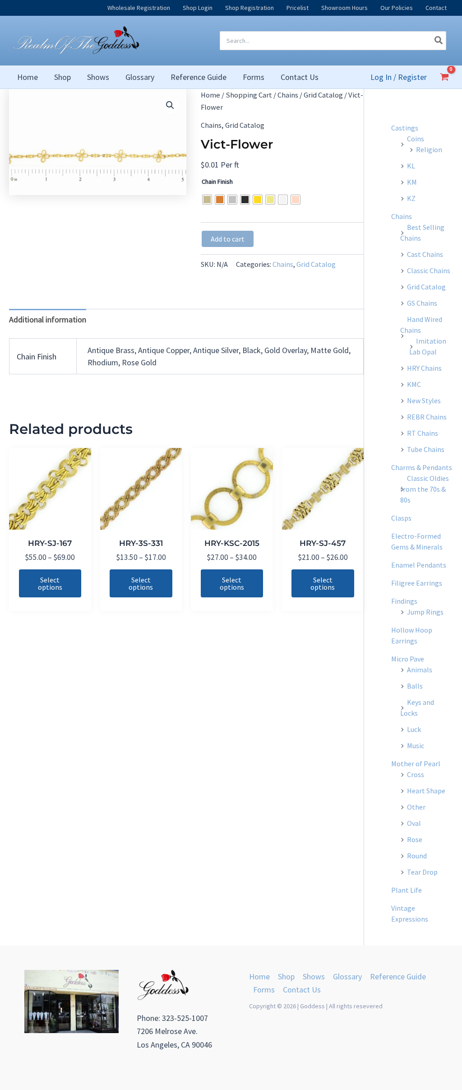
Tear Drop (422, 871)
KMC (414, 384)
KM (412, 181)
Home (210, 95)
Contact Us (302, 989)
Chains (287, 95)
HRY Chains (424, 368)
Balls (415, 685)
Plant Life (406, 889)
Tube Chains (425, 449)
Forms (264, 989)
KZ (411, 198)
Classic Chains (428, 270)
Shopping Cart (249, 95)
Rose (414, 839)
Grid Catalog (323, 95)
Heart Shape (426, 790)
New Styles (424, 400)
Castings (404, 127)
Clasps (401, 517)
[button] (170, 105)
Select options (50, 583)
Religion (429, 149)
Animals (419, 669)
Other (416, 806)
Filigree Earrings (416, 582)
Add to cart (228, 238)
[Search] (439, 41)
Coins (415, 138)
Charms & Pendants (421, 467)
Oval (414, 823)
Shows (314, 976)
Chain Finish (217, 181)
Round (417, 855)
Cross (415, 774)
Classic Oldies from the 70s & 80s (424, 489)
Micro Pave (407, 658)
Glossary (347, 976)
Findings (404, 601)
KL (411, 165)
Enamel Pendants (418, 564)
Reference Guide (398, 976)
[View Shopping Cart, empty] (444, 77)
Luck (414, 729)
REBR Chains (427, 416)
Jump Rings (425, 611)
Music (415, 745)
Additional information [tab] (47, 319)
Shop (286, 976)
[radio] (207, 199)
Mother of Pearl (415, 763)
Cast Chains (425, 254)
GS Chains (422, 302)
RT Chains (422, 433)
